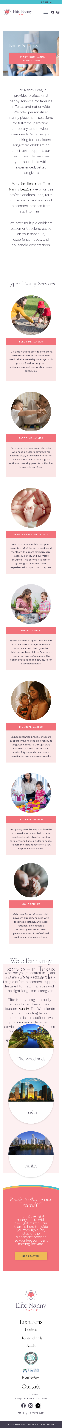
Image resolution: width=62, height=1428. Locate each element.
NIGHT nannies (31, 904)
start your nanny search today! (32, 59)
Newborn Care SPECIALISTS (31, 534)
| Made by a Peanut (44, 1424)
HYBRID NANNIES (31, 630)
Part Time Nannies (31, 438)
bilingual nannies (31, 727)
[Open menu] (46, 12)
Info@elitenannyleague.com (31, 1399)
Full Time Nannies (31, 342)
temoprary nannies (31, 819)
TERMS (21, 1413)
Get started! (31, 1256)
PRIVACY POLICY (36, 1413)
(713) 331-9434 (31, 1394)
